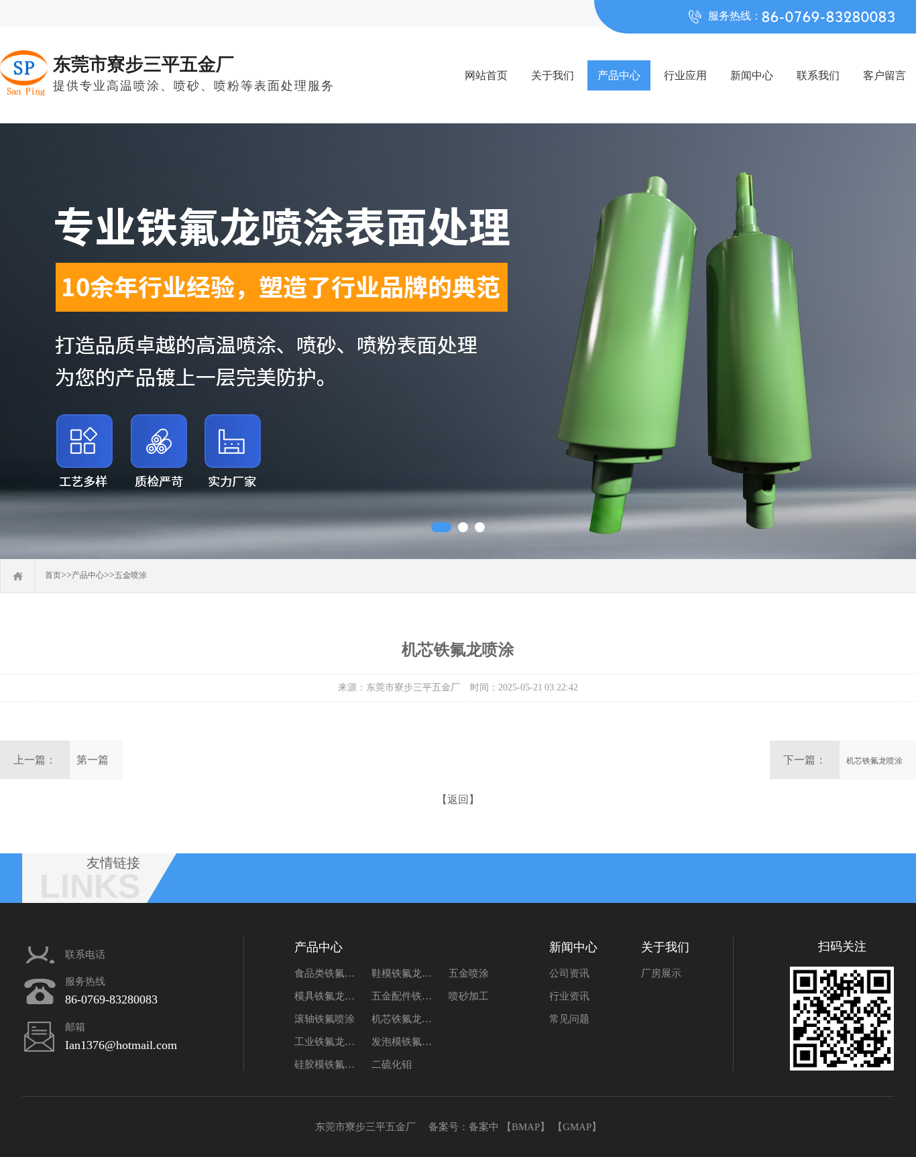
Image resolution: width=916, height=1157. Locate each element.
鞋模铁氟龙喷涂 (405, 973)
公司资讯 (569, 973)
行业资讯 (569, 996)
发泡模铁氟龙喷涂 (405, 1041)
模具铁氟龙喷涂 (327, 996)
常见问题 (569, 1019)
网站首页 (486, 75)
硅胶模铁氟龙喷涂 (327, 1064)
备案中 (484, 1126)
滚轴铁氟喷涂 (324, 1019)
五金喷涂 (131, 575)
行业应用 (685, 75)
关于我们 (552, 75)
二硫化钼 (391, 1064)
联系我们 (818, 75)
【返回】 (458, 799)
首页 (53, 575)
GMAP (577, 1126)
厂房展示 (661, 973)
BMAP (526, 1126)
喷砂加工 (469, 996)
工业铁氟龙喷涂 (327, 1041)
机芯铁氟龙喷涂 (874, 761)
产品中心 (618, 75)
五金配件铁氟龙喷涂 (405, 996)
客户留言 (884, 75)
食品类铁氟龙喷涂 (327, 973)
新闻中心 (751, 75)
